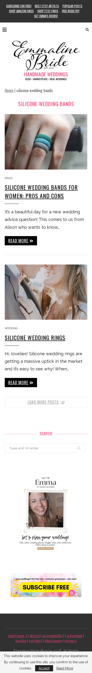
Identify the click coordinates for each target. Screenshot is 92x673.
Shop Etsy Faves (47, 11)
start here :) (17, 636)
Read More (64, 668)
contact (35, 641)
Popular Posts (72, 6)
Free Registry (70, 11)
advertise (74, 636)
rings (9, 178)
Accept (44, 668)
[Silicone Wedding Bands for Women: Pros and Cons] (46, 141)
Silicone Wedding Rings (35, 337)
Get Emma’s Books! (46, 15)
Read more (18, 241)
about (34, 636)
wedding (11, 328)
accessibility (52, 636)
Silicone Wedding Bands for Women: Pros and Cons (41, 191)
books (21, 641)
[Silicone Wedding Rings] (46, 292)
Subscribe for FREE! (18, 6)
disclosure (53, 641)
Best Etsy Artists (47, 6)
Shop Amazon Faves (21, 11)
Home (9, 90)
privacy (70, 641)
